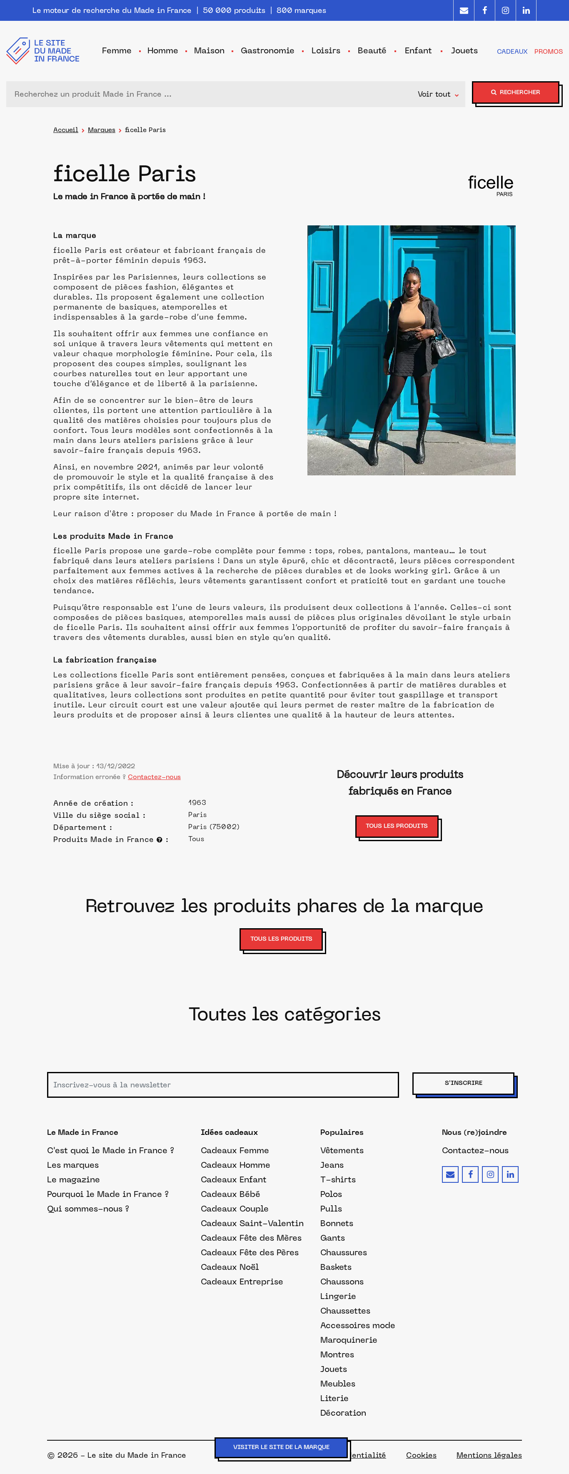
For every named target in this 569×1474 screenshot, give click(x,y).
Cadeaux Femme (235, 1150)
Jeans (332, 1164)
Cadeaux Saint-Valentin (252, 1223)
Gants (332, 1237)
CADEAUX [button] (512, 51)
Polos (331, 1194)
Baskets (336, 1267)
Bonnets (336, 1223)
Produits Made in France (105, 839)
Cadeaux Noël (230, 1267)
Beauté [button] (372, 50)
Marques (101, 129)
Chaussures (343, 1252)
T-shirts (338, 1179)
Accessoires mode (357, 1325)
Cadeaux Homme (235, 1164)
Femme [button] (117, 50)
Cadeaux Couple (235, 1208)
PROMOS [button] (548, 51)
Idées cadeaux (229, 1133)
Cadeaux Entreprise (242, 1281)
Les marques (73, 1164)
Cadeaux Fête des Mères (251, 1237)
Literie (334, 1398)
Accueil (65, 129)
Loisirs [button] (326, 50)
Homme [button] (162, 50)
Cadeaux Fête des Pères (250, 1252)
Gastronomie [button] (267, 50)
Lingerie (338, 1296)
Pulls (331, 1208)
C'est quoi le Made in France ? (110, 1150)
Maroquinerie (348, 1339)
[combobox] (214, 94)
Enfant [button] (418, 50)
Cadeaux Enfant (234, 1179)
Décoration (343, 1412)
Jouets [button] (464, 50)
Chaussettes (345, 1310)
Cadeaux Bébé (230, 1194)
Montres (337, 1354)
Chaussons (342, 1281)
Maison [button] (209, 50)
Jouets (333, 1369)
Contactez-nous (154, 776)
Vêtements (342, 1150)
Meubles (337, 1383)
